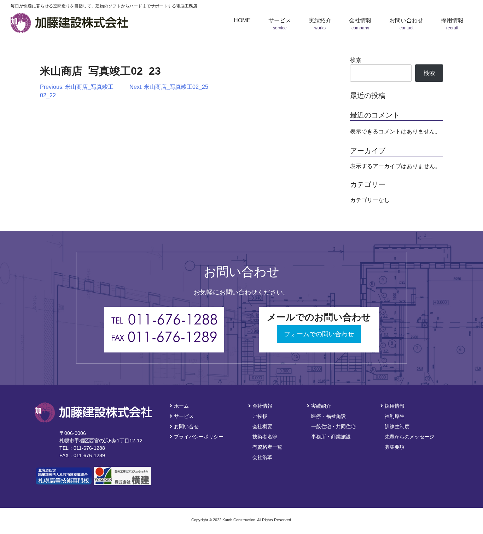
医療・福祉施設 (328, 416)
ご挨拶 (259, 416)
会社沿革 (262, 457)
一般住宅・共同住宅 (333, 426)
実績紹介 (321, 406)
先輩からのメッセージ (409, 437)
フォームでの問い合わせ (319, 334)
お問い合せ (186, 426)
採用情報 (395, 406)
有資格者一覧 (267, 447)
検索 (355, 60)
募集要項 (395, 447)
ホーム (181, 406)
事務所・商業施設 (331, 437)
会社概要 (262, 426)
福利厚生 (395, 416)
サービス (184, 416)
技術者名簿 (264, 437)
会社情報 (262, 406)
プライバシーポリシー (198, 437)
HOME (242, 20)
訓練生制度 (397, 426)
